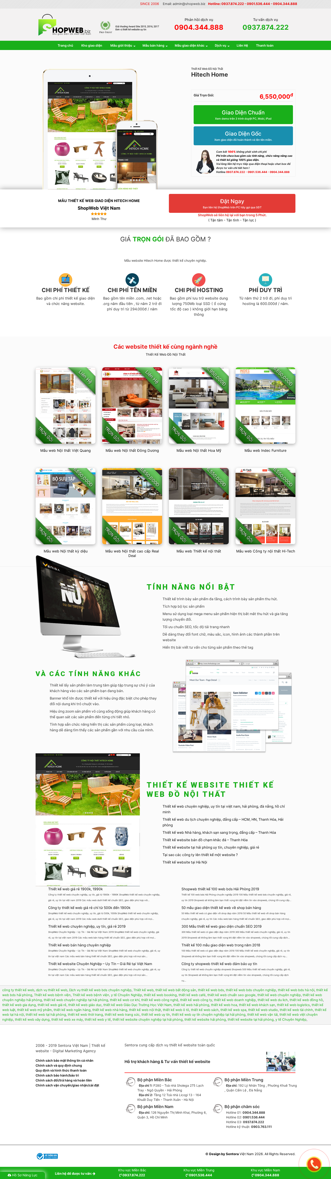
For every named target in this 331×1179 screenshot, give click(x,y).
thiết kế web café (192, 995)
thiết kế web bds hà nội (296, 990)
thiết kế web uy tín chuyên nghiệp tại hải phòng (208, 1015)
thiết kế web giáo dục (85, 1005)
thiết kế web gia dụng (19, 1005)
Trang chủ (65, 45)
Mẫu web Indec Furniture (265, 450)
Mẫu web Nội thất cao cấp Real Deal (132, 553)
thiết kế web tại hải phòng (46, 1015)
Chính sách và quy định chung (59, 1065)
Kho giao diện (91, 45)
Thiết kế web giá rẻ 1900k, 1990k (75, 889)
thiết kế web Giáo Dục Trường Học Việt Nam (137, 1005)
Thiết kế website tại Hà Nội (185, 862)
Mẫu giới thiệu (121, 45)
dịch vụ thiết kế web (51, 990)
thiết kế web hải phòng (191, 1005)
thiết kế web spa (233, 1010)
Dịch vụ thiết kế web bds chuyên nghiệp (100, 990)
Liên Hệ (242, 45)
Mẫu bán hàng (153, 45)
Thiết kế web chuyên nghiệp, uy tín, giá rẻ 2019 (87, 926)
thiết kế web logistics (293, 1005)
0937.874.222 (232, 4)
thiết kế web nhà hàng (109, 1010)
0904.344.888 (285, 4)
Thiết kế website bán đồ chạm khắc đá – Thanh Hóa (205, 840)
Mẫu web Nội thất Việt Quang (65, 450)
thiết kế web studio (263, 1010)
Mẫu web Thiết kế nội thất (199, 551)
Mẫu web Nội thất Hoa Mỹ (199, 450)
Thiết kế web (143, 990)
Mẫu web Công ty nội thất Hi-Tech (265, 551)
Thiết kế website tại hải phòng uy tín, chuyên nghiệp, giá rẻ (211, 847)
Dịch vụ (220, 45)
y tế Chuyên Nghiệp (290, 1020)
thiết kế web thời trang (85, 1015)
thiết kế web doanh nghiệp (235, 1000)
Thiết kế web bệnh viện (52, 995)
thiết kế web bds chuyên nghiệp (251, 990)
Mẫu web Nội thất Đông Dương (132, 450)
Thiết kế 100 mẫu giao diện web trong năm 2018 (220, 945)
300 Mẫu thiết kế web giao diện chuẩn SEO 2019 (221, 926)
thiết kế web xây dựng (32, 1020)
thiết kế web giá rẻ (52, 1005)
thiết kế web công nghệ (159, 1000)
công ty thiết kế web (18, 990)
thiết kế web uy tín (155, 1015)
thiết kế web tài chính (296, 1010)
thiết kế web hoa (224, 1005)
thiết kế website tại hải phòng (251, 1020)
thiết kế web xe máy (67, 1020)
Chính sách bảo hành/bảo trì (57, 1075)
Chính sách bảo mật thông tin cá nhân (64, 1060)
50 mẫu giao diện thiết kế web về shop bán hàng (221, 908)
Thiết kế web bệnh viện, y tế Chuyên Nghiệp (107, 995)
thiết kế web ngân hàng (72, 1010)
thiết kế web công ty (196, 1000)
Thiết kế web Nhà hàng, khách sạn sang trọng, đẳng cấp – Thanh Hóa (219, 832)
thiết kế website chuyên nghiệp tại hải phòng (148, 1020)
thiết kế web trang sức (122, 1015)
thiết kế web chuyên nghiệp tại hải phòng (76, 1000)
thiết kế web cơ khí (124, 1000)
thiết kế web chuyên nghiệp (279, 995)
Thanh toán (265, 45)
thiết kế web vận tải (262, 1015)
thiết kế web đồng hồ (306, 1000)
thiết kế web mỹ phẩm (34, 1010)
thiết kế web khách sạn (257, 1005)
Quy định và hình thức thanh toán (61, 1070)
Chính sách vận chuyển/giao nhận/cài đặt (67, 1085)
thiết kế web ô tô (176, 1010)
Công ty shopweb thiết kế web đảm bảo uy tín (219, 964)
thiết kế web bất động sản (175, 990)
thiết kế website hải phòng (205, 1020)
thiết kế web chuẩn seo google (231, 995)
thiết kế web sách (205, 1010)
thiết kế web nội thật (145, 1010)
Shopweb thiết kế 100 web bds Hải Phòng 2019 (220, 889)
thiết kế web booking (160, 995)
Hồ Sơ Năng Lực (24, 1175)
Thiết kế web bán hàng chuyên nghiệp (79, 945)
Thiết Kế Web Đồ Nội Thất (207, 68)
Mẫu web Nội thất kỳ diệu (66, 551)
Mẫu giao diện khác (189, 45)
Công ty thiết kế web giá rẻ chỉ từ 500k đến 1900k (89, 908)
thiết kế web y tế (98, 1020)
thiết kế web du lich (273, 1000)
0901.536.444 (258, 4)
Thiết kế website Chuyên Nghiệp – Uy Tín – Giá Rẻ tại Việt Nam (100, 964)
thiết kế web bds (211, 990)
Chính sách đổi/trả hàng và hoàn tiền (64, 1080)
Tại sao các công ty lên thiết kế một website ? (200, 855)
